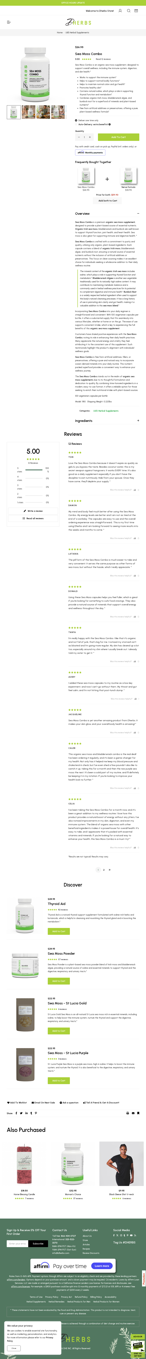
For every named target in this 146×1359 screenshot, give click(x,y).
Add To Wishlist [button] (18, 1102)
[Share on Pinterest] (36, 1113)
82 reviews (63, 910)
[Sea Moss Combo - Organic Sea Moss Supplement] (28, 112)
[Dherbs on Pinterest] (127, 1235)
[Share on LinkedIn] (26, 1113)
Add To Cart (118, 137)
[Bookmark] (138, 1113)
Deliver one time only (88, 120)
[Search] (129, 10)
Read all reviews (35, 518)
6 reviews (62, 1009)
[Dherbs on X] (117, 1235)
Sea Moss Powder (61, 953)
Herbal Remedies (56, 1301)
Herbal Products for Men (78, 1301)
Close (14, 1348)
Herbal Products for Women (106, 1301)
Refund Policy (81, 1297)
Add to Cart (58, 931)
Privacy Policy (51, 1297)
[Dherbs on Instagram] (121, 1235)
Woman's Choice (73, 1194)
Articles (86, 1244)
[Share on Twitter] (21, 1113)
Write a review (35, 511)
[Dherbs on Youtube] (131, 1235)
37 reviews (78, 1198)
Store (85, 1240)
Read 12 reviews (103, 59)
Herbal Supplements (36, 1301)
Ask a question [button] (70, 1102)
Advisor (137, 1336)
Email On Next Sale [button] (45, 1102)
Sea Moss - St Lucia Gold (67, 1003)
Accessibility (110, 1297)
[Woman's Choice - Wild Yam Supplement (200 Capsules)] (73, 1164)
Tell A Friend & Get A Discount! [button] (102, 1102)
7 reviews (29, 1198)
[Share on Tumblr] (31, 1113)
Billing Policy (96, 1297)
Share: (10, 1113)
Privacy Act (66, 1297)
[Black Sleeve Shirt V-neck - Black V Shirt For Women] (121, 1164)
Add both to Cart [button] (108, 200)
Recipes (86, 1249)
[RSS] (135, 1235)
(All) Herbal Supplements (105, 411)
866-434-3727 (68, 1236)
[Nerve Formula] (128, 175)
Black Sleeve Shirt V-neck (121, 1194)
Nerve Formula (128, 187)
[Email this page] (133, 1113)
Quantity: (79, 131)
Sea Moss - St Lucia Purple (68, 1053)
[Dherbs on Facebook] (113, 1235)
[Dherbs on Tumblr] (124, 1235)
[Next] (109, 870)
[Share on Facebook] (16, 1113)
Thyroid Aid (56, 904)
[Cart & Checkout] (136, 10)
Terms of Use (36, 1297)
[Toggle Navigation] (9, 22)
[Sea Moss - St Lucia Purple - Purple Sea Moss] (25, 1065)
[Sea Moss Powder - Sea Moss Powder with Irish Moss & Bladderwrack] (25, 965)
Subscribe (38, 1243)
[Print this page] (127, 1113)
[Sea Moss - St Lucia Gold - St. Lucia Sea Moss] (25, 1015)
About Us (87, 1236)
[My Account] (120, 10)
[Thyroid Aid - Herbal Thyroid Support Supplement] (25, 915)
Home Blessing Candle (24, 1194)
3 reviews (62, 1059)
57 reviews (63, 959)
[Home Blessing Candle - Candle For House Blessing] (24, 1164)
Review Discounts (91, 1253)
